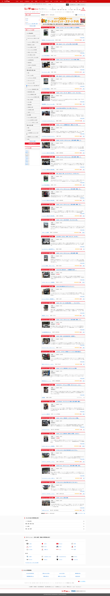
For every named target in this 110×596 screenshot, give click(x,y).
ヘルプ (74, 586)
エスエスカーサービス (46, 429)
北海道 (26, 151)
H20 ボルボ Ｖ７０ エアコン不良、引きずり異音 (67, 44)
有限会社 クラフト (45, 315)
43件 (83, 510)
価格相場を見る (77, 573)
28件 (83, 265)
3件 (83, 429)
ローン (72, 1)
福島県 (26, 160)
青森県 (26, 152)
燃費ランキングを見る (62, 576)
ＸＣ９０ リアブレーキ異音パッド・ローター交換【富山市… (68, 351)
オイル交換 (70, 9)
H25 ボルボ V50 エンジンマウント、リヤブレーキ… (67, 173)
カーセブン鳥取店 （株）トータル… (48, 265)
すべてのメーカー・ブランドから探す (32, 562)
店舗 (78, 4)
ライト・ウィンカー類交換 (32, 49)
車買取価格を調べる (30, 576)
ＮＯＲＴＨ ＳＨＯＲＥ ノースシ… (48, 461)
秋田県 (26, 157)
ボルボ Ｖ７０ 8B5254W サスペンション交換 (66, 368)
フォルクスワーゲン (62, 556)
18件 (83, 315)
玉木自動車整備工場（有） (46, 332)
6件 (83, 478)
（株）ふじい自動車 (45, 232)
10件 (83, 136)
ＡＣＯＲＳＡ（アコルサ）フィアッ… (48, 136)
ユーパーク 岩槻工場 (46, 414)
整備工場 (46, 1)
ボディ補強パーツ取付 (31, 54)
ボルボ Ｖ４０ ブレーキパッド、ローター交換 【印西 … (68, 59)
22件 (83, 332)
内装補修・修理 (30, 107)
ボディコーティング (31, 80)
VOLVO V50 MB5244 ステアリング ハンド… (65, 286)
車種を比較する (46, 576)
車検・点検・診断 (77, 9)
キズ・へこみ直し (31, 75)
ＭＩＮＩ (30, 559)
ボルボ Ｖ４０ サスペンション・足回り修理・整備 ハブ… (68, 319)
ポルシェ (45, 559)
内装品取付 (29, 62)
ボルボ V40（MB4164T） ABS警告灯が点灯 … (66, 269)
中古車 (17, 1)
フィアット (76, 559)
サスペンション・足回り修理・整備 (31, 23)
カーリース (41, 1)
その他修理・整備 (31, 109)
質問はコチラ (69, 586)
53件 (83, 380)
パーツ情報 (29, 67)
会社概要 (30, 586)
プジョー (60, 559)
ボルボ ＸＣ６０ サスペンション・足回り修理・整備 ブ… (68, 140)
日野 (75, 549)
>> (84, 14)
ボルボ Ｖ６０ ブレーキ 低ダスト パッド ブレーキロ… (68, 92)
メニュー (82, 4)
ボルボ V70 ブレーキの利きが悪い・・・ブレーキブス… (68, 302)
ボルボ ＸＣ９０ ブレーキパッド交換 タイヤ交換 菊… (68, 27)
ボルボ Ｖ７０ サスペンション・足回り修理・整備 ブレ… (68, 188)
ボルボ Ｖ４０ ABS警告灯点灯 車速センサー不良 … (68, 124)
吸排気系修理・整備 (31, 91)
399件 (83, 232)
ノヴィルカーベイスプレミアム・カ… (48, 120)
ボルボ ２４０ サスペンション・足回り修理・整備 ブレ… (68, 204)
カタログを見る (62, 573)
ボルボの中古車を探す (30, 573)
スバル (60, 546)
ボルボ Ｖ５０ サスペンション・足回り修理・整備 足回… (68, 465)
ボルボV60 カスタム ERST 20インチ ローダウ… (67, 236)
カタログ (67, 1)
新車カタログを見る (46, 573)
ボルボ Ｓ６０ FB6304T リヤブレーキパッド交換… (67, 418)
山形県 (26, 158)
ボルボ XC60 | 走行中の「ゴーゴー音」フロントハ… (66, 108)
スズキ (45, 543)
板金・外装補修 (30, 99)
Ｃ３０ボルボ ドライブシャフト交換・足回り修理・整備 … (68, 401)
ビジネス (64, 586)
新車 (32, 1)
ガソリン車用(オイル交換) (32, 117)
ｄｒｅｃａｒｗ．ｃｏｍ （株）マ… (48, 478)
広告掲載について (58, 586)
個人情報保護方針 (41, 586)
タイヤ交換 (56, 1)
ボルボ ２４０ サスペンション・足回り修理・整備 (67, 253)
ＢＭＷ (30, 556)
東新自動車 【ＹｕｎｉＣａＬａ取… (48, 104)
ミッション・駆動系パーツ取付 (33, 42)
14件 (83, 40)
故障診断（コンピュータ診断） (33, 136)
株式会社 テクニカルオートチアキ (48, 40)
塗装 (28, 72)
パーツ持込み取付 (52, 9)
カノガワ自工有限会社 (46, 55)
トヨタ (30, 543)
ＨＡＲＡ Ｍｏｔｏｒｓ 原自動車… (48, 282)
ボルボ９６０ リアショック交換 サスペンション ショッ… (68, 384)
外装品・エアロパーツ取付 (32, 52)
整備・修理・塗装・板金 (62, 9)
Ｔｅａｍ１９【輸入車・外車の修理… (48, 152)
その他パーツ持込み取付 (32, 65)
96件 (83, 414)
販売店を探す (77, 576)
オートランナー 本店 (46, 72)
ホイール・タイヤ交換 (31, 35)
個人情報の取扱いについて (49, 586)
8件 (83, 364)
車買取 (36, 1)
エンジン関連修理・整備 (32, 94)
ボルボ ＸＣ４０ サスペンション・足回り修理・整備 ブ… (68, 156)
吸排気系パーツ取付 (31, 44)
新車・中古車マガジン (83, 1)
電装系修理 (29, 104)
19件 (83, 55)
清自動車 (43, 397)
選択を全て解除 (33, 25)
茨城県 (26, 161)
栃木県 (26, 163)
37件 (83, 104)
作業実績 (83, 9)
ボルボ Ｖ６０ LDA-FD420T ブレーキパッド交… (67, 219)
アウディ (75, 556)
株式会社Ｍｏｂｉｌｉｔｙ (46, 380)
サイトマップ (78, 586)
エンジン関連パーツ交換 (32, 47)
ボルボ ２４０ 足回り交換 (62, 497)
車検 (51, 1)
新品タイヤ (62, 1)
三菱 (75, 546)
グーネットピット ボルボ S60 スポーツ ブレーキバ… (67, 482)
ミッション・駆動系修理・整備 (33, 89)
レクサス (30, 549)
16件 (83, 72)
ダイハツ (60, 543)
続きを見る (82, 37)
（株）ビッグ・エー (45, 510)
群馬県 (26, 164)
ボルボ (27, 19)
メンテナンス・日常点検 (32, 77)
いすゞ (60, 549)
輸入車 (21, 1)
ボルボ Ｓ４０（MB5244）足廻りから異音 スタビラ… (67, 433)
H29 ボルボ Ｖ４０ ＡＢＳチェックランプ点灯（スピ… (68, 76)
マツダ (45, 546)
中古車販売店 (27, 1)
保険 (76, 1)
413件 (83, 282)
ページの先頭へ (83, 581)
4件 (83, 120)
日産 (75, 543)
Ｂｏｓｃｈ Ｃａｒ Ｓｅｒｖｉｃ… (48, 347)
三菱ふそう (46, 549)
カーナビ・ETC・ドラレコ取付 (33, 57)
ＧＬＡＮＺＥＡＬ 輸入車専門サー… (48, 249)
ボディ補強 (29, 102)
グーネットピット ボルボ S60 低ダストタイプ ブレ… (67, 450)
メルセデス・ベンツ (47, 556)
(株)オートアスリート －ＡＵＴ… (48, 364)
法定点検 (29, 130)
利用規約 (35, 586)
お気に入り (73, 4)
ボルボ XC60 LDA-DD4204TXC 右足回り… (66, 336)
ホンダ (30, 546)
